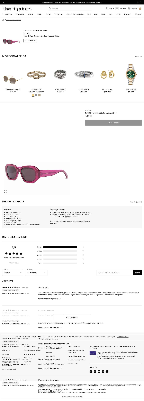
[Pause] (140, 2)
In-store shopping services (76, 356)
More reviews (72, 317)
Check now (120, 358)
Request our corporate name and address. (92, 392)
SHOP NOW (98, 2)
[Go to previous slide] (3, 2)
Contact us (5, 354)
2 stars (39, 259)
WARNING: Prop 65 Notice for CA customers (23, 225)
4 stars (39, 251)
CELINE (27, 34)
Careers (48, 360)
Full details (30, 41)
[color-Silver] (36, 95)
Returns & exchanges (9, 362)
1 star (40, 263)
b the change (50, 356)
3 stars (39, 255)
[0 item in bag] (140, 8)
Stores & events (73, 364)
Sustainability (50, 364)
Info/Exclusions (122, 337)
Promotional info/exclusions (107, 358)
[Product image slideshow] (36, 152)
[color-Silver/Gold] (39, 95)
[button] (36, 152)
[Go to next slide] (137, 2)
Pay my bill (27, 362)
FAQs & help (6, 358)
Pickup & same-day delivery (76, 360)
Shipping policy (7, 365)
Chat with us (6, 350)
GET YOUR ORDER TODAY (50, 2)
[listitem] (72, 2)
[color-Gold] (33, 95)
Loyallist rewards (29, 354)
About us (49, 352)
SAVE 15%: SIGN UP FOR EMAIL (30, 337)
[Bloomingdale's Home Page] (17, 9)
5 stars (39, 247)
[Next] (139, 74)
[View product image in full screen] (5, 191)
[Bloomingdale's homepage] (3, 20)
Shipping (76, 221)
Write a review (13, 263)
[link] (12, 90)
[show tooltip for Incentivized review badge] (16, 290)
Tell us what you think (9, 369)
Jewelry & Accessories (13, 20)
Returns (87, 221)
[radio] (33, 95)
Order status (28, 358)
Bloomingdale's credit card (32, 350)
